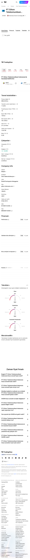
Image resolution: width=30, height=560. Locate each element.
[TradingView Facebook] (6, 458)
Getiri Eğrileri (4, 517)
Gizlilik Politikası (19, 530)
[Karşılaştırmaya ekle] (16, 83)
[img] (23, 15)
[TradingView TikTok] (22, 458)
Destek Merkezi (19, 512)
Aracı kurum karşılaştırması (22, 494)
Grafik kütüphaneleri (20, 543)
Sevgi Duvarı (4, 534)
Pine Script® (4, 522)
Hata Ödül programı (20, 536)
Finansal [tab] (11, 30)
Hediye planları (19, 486)
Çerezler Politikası (20, 531)
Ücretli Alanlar (4, 556)
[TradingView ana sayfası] (5, 2)
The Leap (18, 495)
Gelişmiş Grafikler (19, 546)
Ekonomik (3, 507)
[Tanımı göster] (9, 99)
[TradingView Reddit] (26, 458)
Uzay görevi (18, 509)
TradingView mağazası (21, 519)
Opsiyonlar (3, 519)
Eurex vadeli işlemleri (20, 501)
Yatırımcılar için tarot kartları (22, 521)
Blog (17, 510)
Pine (2, 495)
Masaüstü (3, 528)
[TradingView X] (2, 458)
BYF (2, 488)
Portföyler (3, 516)
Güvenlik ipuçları (19, 534)
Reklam (17, 552)
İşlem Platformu (19, 548)
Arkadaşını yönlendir (6, 535)
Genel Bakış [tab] (4, 30)
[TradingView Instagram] (12, 458)
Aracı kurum (18, 492)
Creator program (5, 537)
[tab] (22, 220)
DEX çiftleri (3, 494)
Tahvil (2, 489)
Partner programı (19, 555)
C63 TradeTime (19, 522)
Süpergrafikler (4, 482)
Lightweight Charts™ (20, 545)
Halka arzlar (4, 512)
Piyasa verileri (19, 485)
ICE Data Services (10, 464)
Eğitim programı (19, 557)
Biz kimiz (18, 507)
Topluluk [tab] (17, 30)
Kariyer (17, 513)
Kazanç (3, 509)
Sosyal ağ (3, 532)
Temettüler (3, 510)
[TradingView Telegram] (19, 458)
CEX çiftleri (3, 492)
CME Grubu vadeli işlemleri (22, 500)
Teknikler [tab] (24, 30)
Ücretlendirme (19, 483)
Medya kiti (18, 515)
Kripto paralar (4, 491)
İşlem (2, 544)
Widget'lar (18, 542)
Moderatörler (4, 540)
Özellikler (18, 482)
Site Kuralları (4, 538)
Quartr (15, 473)
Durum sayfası (19, 537)
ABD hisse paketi (19, 503)
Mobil (2, 526)
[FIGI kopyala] (11, 210)
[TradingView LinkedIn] (16, 458)
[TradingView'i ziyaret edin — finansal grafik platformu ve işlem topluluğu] (7, 62)
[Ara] (16, 2)
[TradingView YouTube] (9, 458)
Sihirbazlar (3, 553)
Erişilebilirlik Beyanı (20, 533)
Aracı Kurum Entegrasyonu (22, 554)
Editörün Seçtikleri (5, 547)
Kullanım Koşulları (19, 526)
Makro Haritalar (4, 521)
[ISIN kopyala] (11, 206)
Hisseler (3, 486)
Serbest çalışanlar (5, 555)
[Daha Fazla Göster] (8, 6)
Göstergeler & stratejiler (6, 552)
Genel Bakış (18, 491)
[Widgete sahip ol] (27, 285)
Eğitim (2, 546)
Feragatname (19, 528)
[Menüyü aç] (2, 2)
